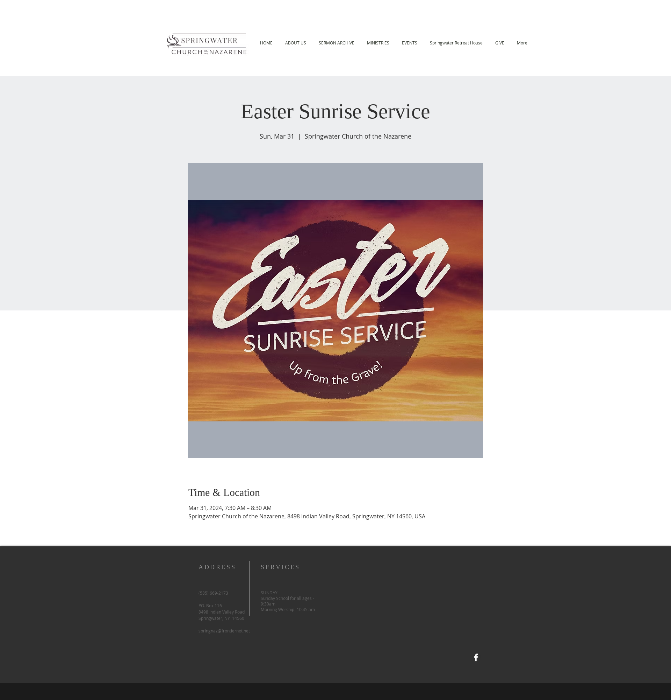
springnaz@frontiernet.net (224, 631)
